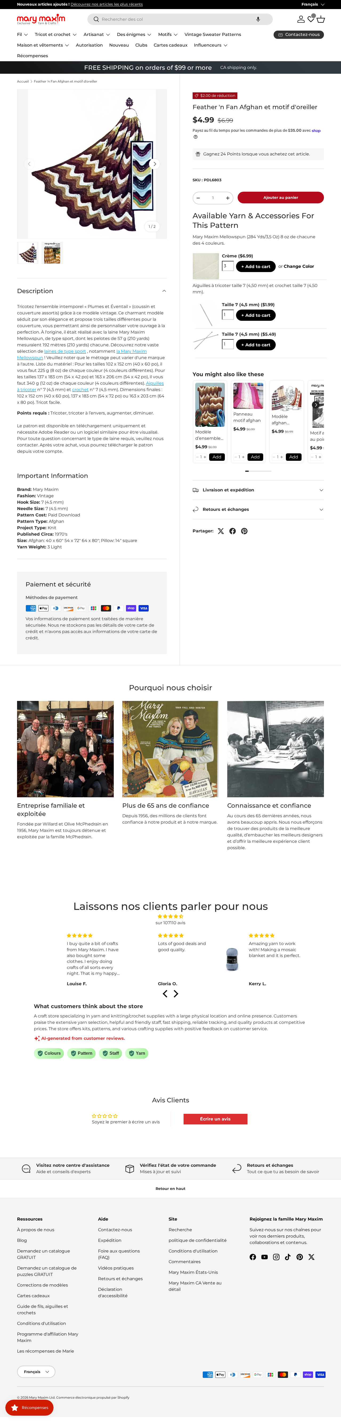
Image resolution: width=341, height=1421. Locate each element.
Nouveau (119, 45)
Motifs (165, 34)
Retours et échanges (120, 1278)
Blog (22, 1240)
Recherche (180, 1229)
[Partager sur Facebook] (232, 531)
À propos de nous (35, 1229)
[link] (210, 405)
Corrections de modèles (42, 1285)
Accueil (23, 81)
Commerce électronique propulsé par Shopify (92, 1397)
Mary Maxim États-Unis (193, 1272)
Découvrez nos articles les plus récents (107, 4)
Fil (19, 34)
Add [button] (217, 456)
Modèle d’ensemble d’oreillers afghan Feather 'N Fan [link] (208, 435)
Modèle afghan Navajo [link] (280, 420)
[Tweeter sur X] (221, 531)
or (296, 266)
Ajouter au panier (280, 197)
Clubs (141, 45)
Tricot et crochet (53, 34)
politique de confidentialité (198, 1240)
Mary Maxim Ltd (42, 1397)
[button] (258, 19)
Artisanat (94, 34)
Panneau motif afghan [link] (247, 417)
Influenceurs (207, 45)
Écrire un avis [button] (215, 1119)
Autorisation (89, 45)
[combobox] (180, 19)
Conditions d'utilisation (41, 1323)
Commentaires (185, 1261)
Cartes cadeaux (171, 45)
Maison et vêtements (40, 45)
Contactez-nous (115, 1229)
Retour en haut (170, 1188)
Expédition (109, 1240)
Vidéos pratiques (116, 1268)
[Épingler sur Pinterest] (244, 531)
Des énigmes (131, 34)
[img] (170, 916)
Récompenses (32, 55)
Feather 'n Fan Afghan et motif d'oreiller (65, 81)
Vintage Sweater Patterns (213, 34)
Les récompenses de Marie (45, 1351)
